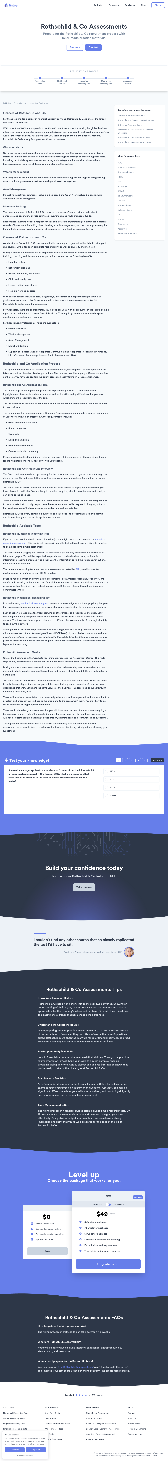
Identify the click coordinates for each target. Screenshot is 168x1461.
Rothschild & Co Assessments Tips (134, 137)
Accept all (14, 1449)
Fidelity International (127, 233)
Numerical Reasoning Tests (15, 1413)
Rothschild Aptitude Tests (129, 125)
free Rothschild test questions (75, 1367)
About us (132, 1418)
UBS (120, 181)
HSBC (120, 177)
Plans (143, 5)
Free (47, 1251)
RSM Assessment (94, 1418)
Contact (131, 1413)
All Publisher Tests (53, 1439)
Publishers (130, 5)
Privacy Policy (134, 1423)
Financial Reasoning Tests (15, 1428)
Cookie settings (135, 1434)
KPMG (121, 191)
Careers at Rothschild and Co (131, 115)
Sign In (158, 5)
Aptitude (98, 5)
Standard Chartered (127, 167)
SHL (78, 569)
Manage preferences (25, 1455)
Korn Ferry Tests (52, 1413)
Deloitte (121, 200)
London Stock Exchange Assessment (103, 1428)
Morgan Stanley (125, 205)
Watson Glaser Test (54, 1428)
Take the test (84, 887)
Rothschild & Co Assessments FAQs (134, 142)
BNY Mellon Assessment (97, 1413)
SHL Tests (49, 1434)
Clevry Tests (50, 1418)
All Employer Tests (95, 1439)
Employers (114, 5)
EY (119, 214)
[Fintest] (11, 5)
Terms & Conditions (137, 1428)
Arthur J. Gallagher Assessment (101, 1423)
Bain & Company (125, 195)
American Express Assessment (100, 1434)
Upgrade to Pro (108, 1264)
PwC (120, 162)
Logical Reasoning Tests (14, 1423)
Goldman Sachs (125, 210)
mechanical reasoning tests (35, 603)
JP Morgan (123, 186)
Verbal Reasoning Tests (14, 1418)
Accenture (122, 228)
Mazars (121, 219)
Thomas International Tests (57, 1423)
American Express (126, 172)
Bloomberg (123, 224)
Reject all (36, 1449)
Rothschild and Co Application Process (136, 120)
